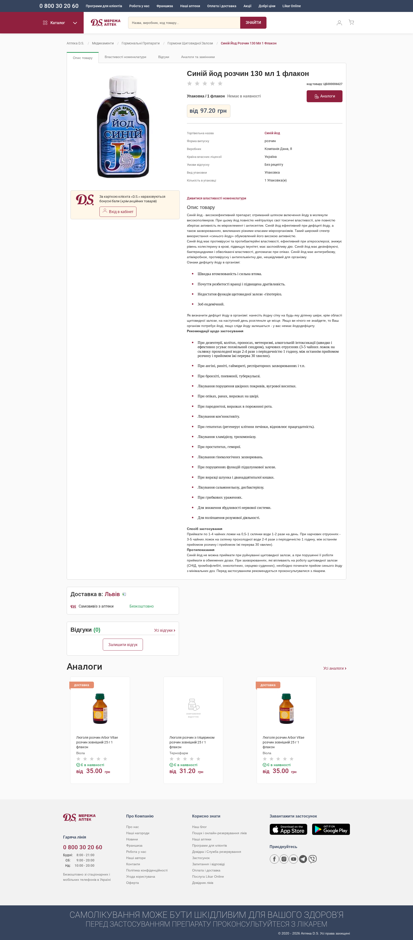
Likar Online (292, 6)
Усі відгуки (163, 630)
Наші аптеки (190, 6)
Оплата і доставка (221, 6)
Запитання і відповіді (208, 864)
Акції (247, 6)
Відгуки (163, 57)
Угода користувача (140, 876)
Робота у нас (139, 6)
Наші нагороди (137, 833)
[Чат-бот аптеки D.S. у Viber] (312, 859)
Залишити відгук (122, 645)
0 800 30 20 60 (59, 6)
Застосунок (201, 858)
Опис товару (82, 58)
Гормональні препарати (141, 43)
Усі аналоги (333, 668)
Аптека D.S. (75, 43)
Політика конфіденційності (147, 870)
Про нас (132, 827)
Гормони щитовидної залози (190, 43)
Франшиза (165, 6)
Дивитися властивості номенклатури (216, 198)
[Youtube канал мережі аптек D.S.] (293, 859)
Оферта (132, 883)
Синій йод (272, 133)
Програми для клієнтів (104, 6)
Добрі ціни (267, 6)
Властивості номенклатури (125, 57)
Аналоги (327, 96)
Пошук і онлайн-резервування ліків (219, 833)
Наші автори (136, 858)
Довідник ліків (202, 883)
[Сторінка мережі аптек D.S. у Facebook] (274, 859)
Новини (132, 839)
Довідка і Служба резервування (216, 852)
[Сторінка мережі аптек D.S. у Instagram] (284, 859)
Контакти (133, 864)
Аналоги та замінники (198, 57)
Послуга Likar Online (208, 876)
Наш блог (199, 827)
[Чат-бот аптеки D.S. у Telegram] (303, 859)
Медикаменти (103, 43)
